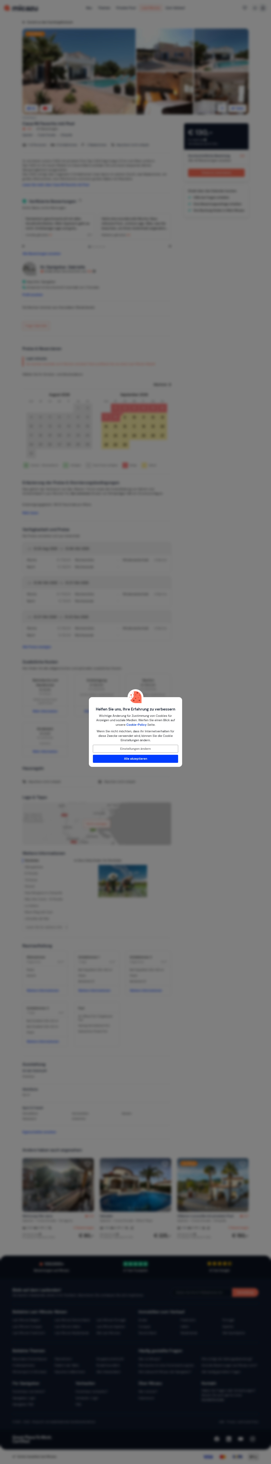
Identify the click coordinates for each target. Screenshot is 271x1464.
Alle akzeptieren (135, 759)
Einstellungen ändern (135, 749)
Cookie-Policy (136, 725)
